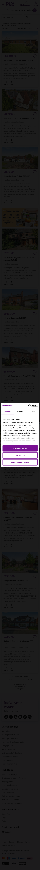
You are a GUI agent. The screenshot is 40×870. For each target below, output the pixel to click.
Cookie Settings (19, 455)
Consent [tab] (7, 412)
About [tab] (32, 412)
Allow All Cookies (20, 448)
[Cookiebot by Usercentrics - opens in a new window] (28, 405)
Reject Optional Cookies (20, 462)
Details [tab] (20, 412)
